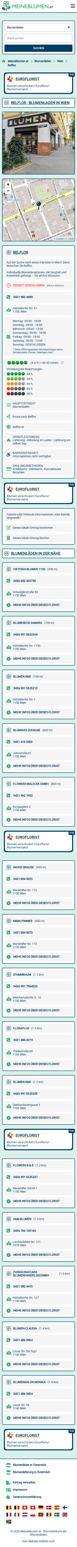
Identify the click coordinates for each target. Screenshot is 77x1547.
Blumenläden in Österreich (29, 1464)
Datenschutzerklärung (27, 1496)
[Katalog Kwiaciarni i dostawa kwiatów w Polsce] (33, 1515)
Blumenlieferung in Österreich (31, 1472)
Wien (60, 61)
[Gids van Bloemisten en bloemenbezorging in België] (17, 1508)
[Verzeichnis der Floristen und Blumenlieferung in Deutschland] (41, 1508)
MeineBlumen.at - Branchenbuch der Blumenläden (44, 1533)
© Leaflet (59, 238)
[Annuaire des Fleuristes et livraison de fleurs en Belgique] (8, 1508)
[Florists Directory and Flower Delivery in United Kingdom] (65, 1515)
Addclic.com (47, 1541)
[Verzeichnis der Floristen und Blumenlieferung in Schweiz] (25, 1508)
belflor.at (18, 427)
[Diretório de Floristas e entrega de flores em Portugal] (41, 1515)
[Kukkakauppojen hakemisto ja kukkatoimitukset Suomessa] (65, 1508)
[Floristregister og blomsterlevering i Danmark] (49, 1508)
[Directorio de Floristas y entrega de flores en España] (57, 1508)
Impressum (20, 1489)
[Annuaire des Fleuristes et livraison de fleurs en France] (8, 1515)
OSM (71, 238)
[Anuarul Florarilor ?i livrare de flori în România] (49, 1515)
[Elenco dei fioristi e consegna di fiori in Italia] (17, 1515)
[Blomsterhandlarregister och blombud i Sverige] (57, 1515)
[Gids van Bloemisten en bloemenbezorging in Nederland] (25, 1515)
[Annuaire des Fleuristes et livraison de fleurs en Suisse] (33, 1508)
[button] (38, 205)
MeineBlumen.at (18, 61)
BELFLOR (20, 252)
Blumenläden (42, 61)
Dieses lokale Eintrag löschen (31, 538)
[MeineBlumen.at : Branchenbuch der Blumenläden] (27, 6)
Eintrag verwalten (24, 1482)
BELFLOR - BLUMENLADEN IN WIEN (40, 103)
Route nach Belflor (24, 416)
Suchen (38, 48)
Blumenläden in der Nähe (35, 553)
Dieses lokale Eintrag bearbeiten (33, 527)
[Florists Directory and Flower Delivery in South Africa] (8, 1522)
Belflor (12, 65)
